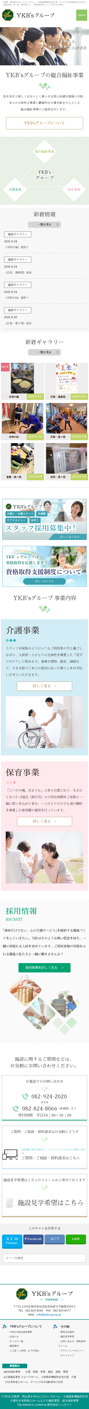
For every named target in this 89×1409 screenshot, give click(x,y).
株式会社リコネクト (59, 1404)
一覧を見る (44, 224)
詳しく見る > (44, 686)
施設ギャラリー (17, 234)
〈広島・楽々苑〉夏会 (17, 323)
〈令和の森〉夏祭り (16, 247)
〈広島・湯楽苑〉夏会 (17, 272)
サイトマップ (67, 1355)
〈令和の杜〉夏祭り (16, 298)
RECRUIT (14, 919)
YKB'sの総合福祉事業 (21, 1332)
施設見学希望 (67, 1336)
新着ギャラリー (44, 342)
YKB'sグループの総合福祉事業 (44, 75)
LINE (76, 1239)
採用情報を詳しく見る (41, 967)
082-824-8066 (34, 1310)
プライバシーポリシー (71, 1350)
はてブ (55, 1239)
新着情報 (44, 214)
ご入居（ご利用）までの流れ (24, 1350)
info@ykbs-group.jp (49, 1314)
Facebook (34, 1239)
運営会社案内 (67, 1332)
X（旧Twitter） (12, 1241)
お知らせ (14, 1336)
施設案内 (14, 1346)
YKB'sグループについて (44, 123)
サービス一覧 (16, 1341)
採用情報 (21, 911)
